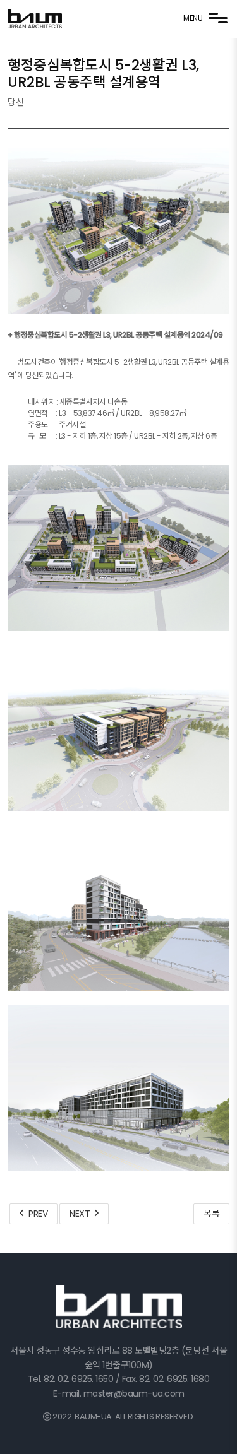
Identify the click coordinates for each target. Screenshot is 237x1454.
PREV (35, 1213)
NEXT (82, 1213)
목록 (211, 1213)
